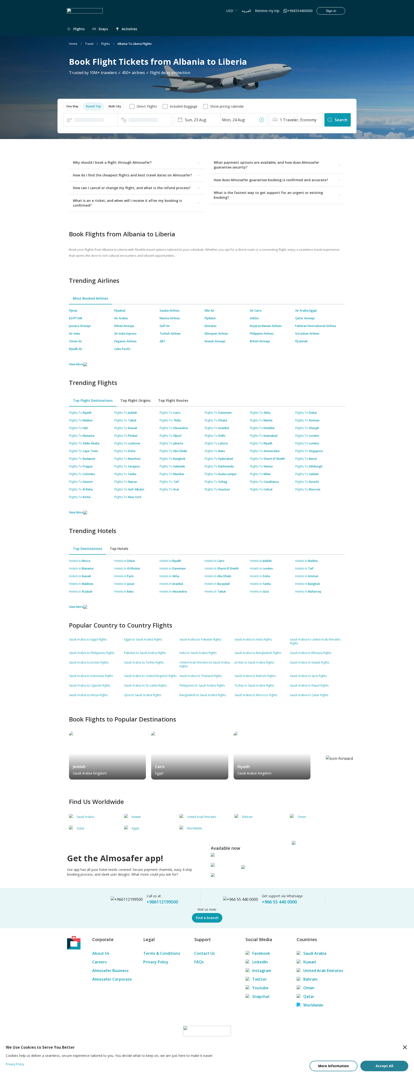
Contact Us (204, 953)
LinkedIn (260, 962)
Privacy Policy (155, 962)
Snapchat (261, 996)
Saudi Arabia (314, 953)
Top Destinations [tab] (87, 548)
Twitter (259, 979)
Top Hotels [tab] (119, 548)
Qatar (308, 996)
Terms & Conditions (161, 953)
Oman (308, 987)
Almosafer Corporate (112, 979)
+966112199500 (162, 902)
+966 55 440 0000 (279, 902)
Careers (99, 962)
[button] (72, 106)
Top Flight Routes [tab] (173, 400)
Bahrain (310, 979)
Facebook (261, 953)
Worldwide (313, 1005)
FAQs (199, 962)
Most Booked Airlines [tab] (90, 298)
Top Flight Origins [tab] (135, 400)
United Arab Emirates (323, 970)
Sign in (331, 11)
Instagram (261, 970)
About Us (100, 953)
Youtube (260, 987)
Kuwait (309, 962)
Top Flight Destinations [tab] (93, 400)
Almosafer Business (110, 970)
